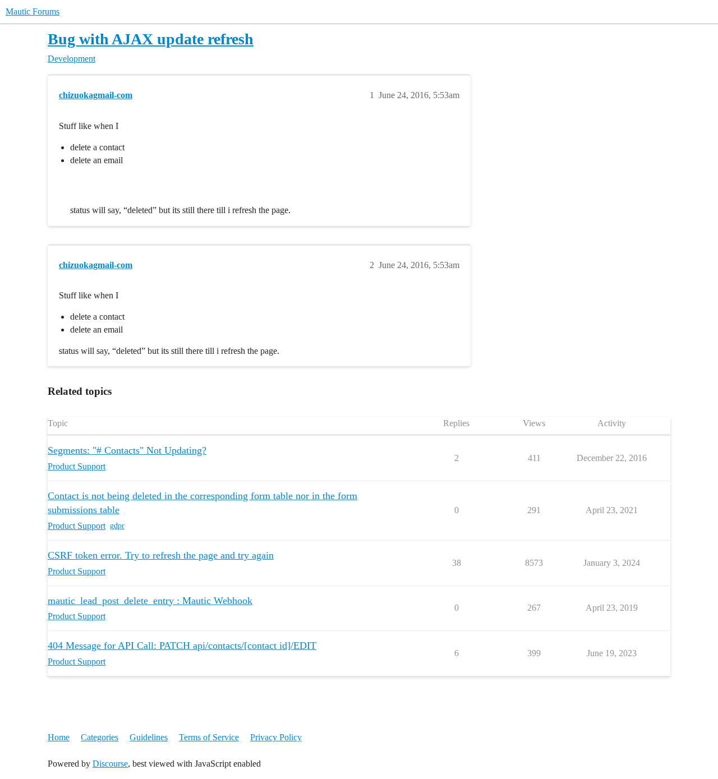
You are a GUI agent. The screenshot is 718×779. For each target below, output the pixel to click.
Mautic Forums (32, 11)
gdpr (117, 526)
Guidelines (149, 737)
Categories (99, 737)
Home (59, 737)
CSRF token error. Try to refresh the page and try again (161, 555)
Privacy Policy (276, 737)
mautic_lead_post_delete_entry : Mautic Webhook (150, 600)
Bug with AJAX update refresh (151, 39)
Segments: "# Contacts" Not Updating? (127, 450)
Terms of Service (209, 737)
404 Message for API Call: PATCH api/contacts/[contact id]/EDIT (182, 645)
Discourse (110, 763)
